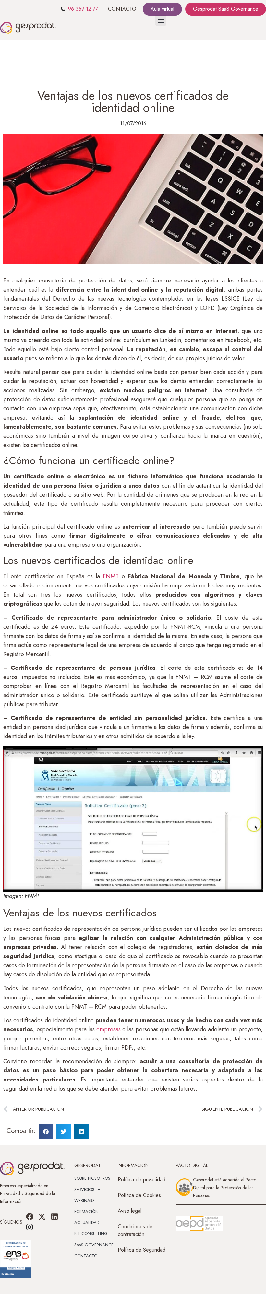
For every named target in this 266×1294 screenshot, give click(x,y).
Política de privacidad (141, 1179)
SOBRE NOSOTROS (92, 1178)
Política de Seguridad (141, 1250)
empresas (108, 1029)
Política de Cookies (139, 1195)
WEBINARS (84, 1200)
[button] (160, 20)
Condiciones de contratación (135, 1230)
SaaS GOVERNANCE (94, 1245)
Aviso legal (129, 1211)
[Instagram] (29, 1227)
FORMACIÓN (86, 1211)
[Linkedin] (54, 1217)
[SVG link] (199, 1223)
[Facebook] (29, 1217)
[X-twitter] (42, 1217)
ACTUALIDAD (86, 1222)
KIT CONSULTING (91, 1234)
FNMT (111, 576)
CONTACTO (122, 9)
